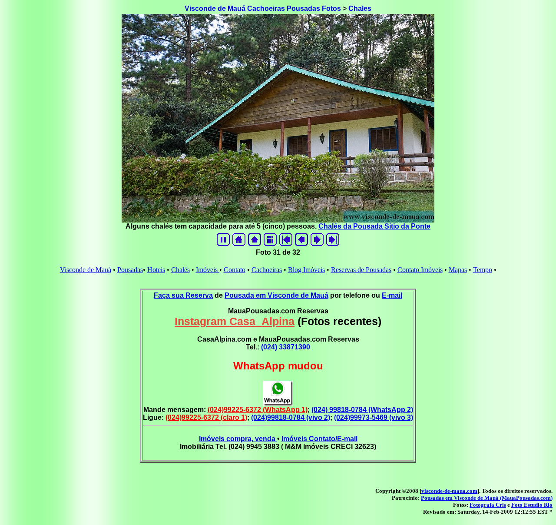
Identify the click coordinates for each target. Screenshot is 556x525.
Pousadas (130, 269)
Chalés (180, 269)
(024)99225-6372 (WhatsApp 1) (258, 409)
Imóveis (207, 269)
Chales (359, 8)
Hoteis (156, 269)
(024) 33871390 (285, 347)
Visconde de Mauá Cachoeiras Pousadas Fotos (263, 8)
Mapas (458, 269)
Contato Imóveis (420, 269)
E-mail (392, 295)
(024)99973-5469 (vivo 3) (373, 417)
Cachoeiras (267, 269)
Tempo (482, 269)
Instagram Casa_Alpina (235, 321)
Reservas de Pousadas (361, 269)
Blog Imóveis (306, 269)
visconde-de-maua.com (449, 491)
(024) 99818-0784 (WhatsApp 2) (362, 409)
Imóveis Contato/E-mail (319, 438)
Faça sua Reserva (183, 295)
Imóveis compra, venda (238, 438)
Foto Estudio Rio (532, 505)
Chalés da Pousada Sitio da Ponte (374, 226)
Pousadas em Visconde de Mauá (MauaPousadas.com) (487, 498)
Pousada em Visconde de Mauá (276, 295)
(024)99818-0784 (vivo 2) (290, 417)
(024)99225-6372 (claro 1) (206, 417)
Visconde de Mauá (85, 269)
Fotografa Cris (488, 505)
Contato (234, 269)
